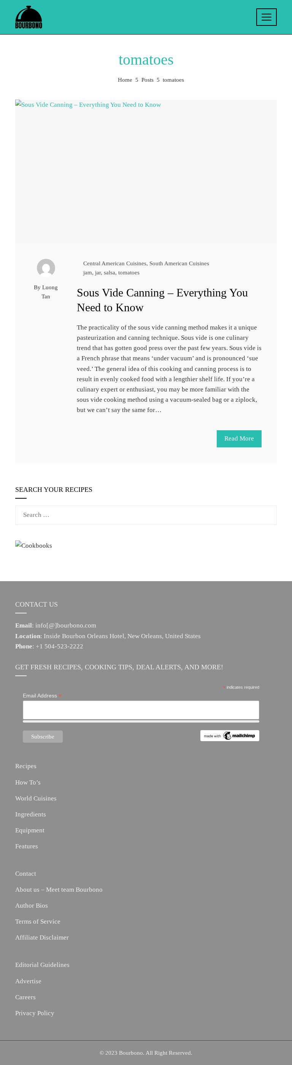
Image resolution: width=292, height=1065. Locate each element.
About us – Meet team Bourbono (59, 889)
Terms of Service (37, 921)
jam (87, 272)
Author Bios (31, 905)
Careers (25, 997)
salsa (109, 272)
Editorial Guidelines (42, 964)
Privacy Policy (34, 1013)
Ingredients (30, 814)
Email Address (42, 695)
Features (26, 846)
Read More (239, 438)
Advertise (28, 981)
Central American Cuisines (114, 263)
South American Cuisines (179, 263)
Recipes (25, 766)
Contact (25, 873)
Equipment (29, 830)
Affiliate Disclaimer (42, 937)
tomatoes (129, 272)
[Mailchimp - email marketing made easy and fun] (230, 735)
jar (98, 272)
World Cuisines (36, 798)
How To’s (28, 782)
